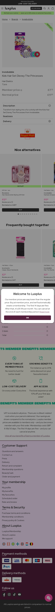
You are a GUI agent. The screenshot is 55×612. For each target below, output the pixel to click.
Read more (44, 311)
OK (27, 318)
